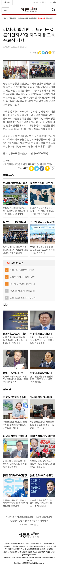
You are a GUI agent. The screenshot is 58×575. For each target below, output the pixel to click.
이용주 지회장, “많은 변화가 (15, 436)
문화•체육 (41, 18)
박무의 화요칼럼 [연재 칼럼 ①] (41, 372)
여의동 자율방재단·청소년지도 (15, 183)
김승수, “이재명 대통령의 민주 (22, 277)
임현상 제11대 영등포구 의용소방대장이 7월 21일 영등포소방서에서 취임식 (15, 250)
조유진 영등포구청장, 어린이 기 (42, 222)
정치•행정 (12, 18)
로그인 (35, 2)
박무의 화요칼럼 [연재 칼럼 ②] (41, 333)
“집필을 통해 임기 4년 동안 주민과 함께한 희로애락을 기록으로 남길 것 (15, 425)
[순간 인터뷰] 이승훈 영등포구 (42, 475)
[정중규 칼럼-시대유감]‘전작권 (13, 372)
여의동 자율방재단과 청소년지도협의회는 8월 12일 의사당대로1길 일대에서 (15, 211)
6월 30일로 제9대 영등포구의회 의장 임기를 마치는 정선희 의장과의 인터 (42, 425)
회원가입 (43, 2)
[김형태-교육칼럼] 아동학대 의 (22, 284)
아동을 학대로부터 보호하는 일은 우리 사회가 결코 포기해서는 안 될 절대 (15, 340)
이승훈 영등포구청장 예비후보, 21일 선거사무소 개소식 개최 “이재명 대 (42, 503)
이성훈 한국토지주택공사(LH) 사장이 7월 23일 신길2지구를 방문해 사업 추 (42, 211)
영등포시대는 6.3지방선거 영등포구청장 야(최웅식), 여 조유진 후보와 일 (42, 464)
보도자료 (23, 524)
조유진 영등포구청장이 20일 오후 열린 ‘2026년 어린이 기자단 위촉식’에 (42, 250)
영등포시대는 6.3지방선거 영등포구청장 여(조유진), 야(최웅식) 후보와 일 (15, 503)
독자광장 (49, 18)
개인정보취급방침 (25, 516)
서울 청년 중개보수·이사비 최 (22, 270)
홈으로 (7, 2)
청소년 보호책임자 (43, 516)
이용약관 (10, 516)
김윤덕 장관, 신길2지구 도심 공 (23, 298)
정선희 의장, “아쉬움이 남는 (41, 397)
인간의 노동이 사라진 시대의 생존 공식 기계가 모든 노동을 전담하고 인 (42, 340)
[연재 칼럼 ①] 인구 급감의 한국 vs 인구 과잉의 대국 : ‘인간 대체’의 (41, 379)
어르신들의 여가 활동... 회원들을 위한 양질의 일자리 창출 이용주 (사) (15, 464)
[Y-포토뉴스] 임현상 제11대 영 (14, 222)
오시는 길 (34, 524)
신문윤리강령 (16, 520)
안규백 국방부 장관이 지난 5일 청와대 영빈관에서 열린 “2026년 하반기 (15, 379)
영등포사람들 (23, 18)
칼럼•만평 (33, 18)
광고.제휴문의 (31, 520)
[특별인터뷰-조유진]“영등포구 (15, 475)
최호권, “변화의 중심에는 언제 (14, 397)
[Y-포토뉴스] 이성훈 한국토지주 (41, 183)
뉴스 (5, 18)
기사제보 (53, 2)
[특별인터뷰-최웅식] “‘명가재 (42, 436)
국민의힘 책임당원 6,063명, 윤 (22, 291)
